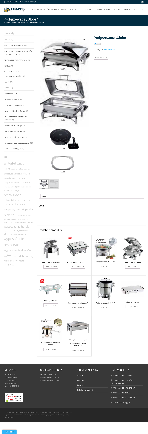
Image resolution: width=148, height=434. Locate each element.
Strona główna (9, 22)
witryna (25, 219)
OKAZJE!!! (117, 9)
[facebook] (142, 2)
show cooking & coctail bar (15, 111)
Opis (44, 196)
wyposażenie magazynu (18, 234)
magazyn (9, 186)
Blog (136, 9)
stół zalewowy (21, 215)
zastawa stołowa (11, 99)
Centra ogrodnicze (59, 9)
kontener (13, 178)
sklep (18, 210)
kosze (7, 88)
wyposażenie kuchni (10, 231)
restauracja (13, 195)
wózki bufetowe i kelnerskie (15, 131)
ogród (17, 186)
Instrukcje (81, 380)
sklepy (24, 209)
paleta (23, 187)
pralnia (6, 190)
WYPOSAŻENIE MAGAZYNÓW (124, 388)
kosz (19, 178)
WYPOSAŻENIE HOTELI (121, 393)
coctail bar (20, 169)
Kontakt (127, 9)
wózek (9, 256)
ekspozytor (18, 174)
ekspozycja (8, 174)
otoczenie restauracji (13, 105)
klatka (6, 178)
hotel (27, 173)
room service (11, 204)
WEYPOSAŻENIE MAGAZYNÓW (15, 60)
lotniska (26, 182)
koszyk (20, 182)
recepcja (12, 191)
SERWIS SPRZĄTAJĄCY (103, 9)
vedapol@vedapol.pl (29, 2)
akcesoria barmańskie (13, 76)
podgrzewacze (109, 49)
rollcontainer (11, 200)
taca (21, 219)
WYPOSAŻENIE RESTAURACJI (124, 398)
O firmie (80, 375)
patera (28, 187)
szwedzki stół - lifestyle (13, 125)
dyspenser (27, 169)
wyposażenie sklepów (17, 250)
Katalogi (80, 385)
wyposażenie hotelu (16, 226)
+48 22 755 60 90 (11, 2)
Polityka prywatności (85, 390)
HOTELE (81, 9)
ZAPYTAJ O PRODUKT (101, 58)
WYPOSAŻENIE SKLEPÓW (41, 9)
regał (17, 190)
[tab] (44, 196)
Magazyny (72, 9)
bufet (7, 82)
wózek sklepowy (11, 260)
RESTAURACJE (90, 9)
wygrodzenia (9, 222)
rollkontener (25, 200)
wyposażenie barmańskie (14, 137)
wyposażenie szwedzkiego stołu (17, 143)
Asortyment (20, 22)
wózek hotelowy (23, 256)
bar (6, 163)
